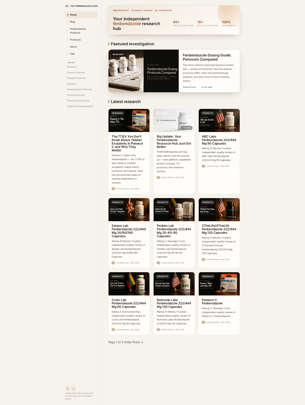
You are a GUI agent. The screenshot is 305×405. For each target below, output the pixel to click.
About (73, 46)
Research (72, 67)
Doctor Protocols (75, 95)
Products (71, 84)
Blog (72, 21)
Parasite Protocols (76, 78)
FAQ (72, 53)
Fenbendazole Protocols (79, 89)
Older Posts (133, 342)
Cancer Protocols (76, 72)
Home (73, 14)
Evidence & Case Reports (80, 106)
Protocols (75, 39)
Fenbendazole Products (78, 31)
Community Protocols (78, 100)
